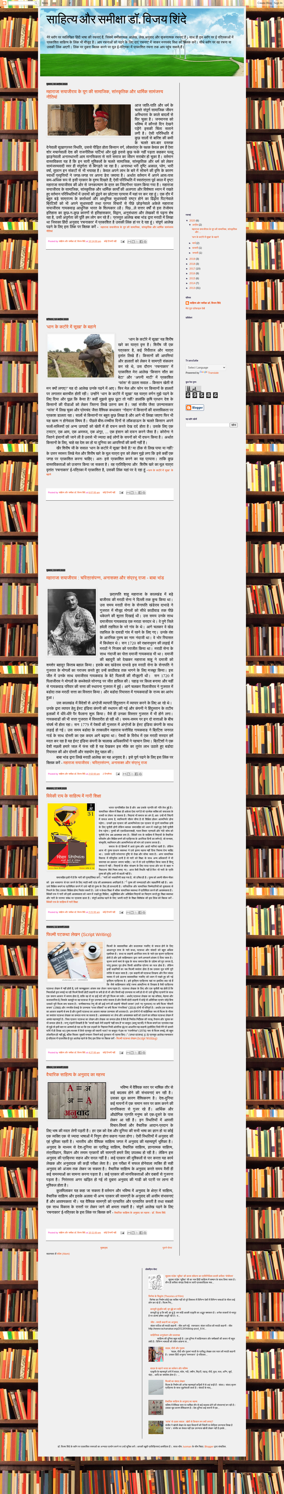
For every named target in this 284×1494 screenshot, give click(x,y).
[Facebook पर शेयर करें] (141, 242)
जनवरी (195, 252)
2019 (192, 258)
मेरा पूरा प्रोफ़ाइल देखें (195, 308)
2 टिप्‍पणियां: (108, 774)
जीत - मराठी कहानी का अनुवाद (164, 1322)
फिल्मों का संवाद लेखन (175, 1381)
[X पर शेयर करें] (137, 242)
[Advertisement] (109, 284)
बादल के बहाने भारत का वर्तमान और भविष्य (169, 1368)
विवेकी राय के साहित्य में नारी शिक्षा (73, 796)
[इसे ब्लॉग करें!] (133, 242)
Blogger (209, 1446)
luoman (187, 1446)
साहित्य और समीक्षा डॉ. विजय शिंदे (205, 303)
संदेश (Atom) (63, 1253)
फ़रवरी (195, 247)
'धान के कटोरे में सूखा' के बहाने (71, 326)
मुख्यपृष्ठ (103, 1247)
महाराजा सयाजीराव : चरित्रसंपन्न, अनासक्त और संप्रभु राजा (105, 763)
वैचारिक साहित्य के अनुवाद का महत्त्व (75, 1074)
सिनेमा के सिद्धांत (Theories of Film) (166, 1296)
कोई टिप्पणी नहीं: (110, 241)
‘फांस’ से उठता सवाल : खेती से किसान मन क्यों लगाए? (189, 1421)
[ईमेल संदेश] (122, 241)
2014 (192, 283)
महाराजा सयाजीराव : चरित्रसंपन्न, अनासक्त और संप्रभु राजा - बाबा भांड (105, 577)
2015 (192, 278)
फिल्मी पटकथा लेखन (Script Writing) (78, 934)
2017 (192, 268)
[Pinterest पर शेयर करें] (145, 242)
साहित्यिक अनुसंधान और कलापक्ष (165, 1335)
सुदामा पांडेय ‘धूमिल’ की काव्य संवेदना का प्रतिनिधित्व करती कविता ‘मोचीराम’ (199, 1276)
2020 (192, 220)
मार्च (194, 243)
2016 (192, 273)
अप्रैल (195, 224)
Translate (213, 372)
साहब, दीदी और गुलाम (174, 1348)
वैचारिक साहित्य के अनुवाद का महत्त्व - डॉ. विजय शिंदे (139, 1212)
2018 (192, 263)
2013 (192, 288)
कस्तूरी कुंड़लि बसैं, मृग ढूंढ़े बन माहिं (165, 1309)
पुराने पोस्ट (167, 1247)
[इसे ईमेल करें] (129, 242)
